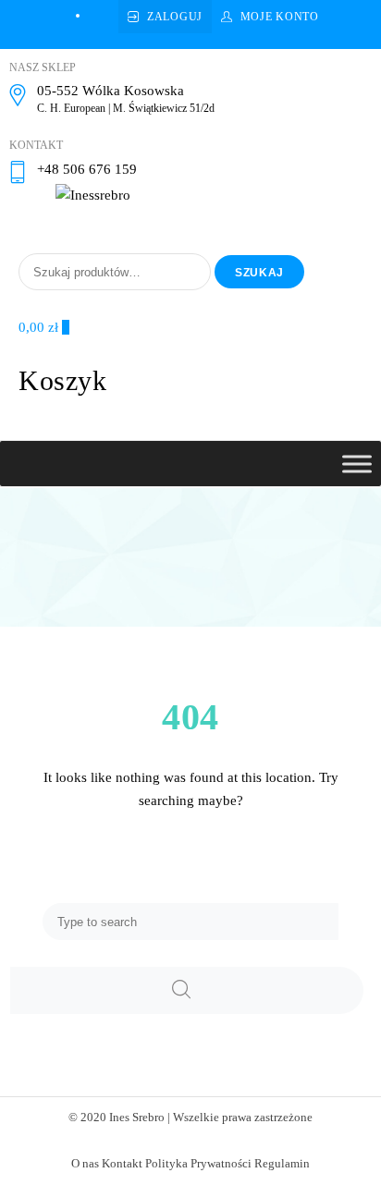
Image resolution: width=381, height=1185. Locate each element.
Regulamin (282, 1163)
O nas (85, 1163)
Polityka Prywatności (198, 1163)
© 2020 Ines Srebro (116, 1117)
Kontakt (122, 1163)
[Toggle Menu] (357, 463)
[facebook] (97, 14)
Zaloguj (175, 16)
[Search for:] (190, 921)
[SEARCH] (186, 990)
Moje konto (279, 16)
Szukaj (259, 272)
